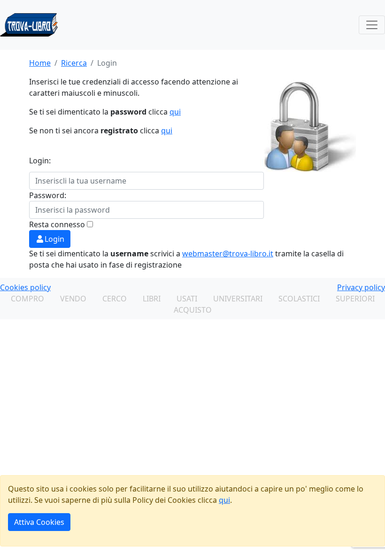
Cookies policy (25, 287)
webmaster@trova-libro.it (227, 253)
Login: (40, 160)
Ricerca (74, 63)
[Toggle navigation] (372, 24)
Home (40, 63)
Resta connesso (57, 224)
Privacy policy (361, 287)
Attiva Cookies (39, 522)
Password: (47, 195)
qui (175, 112)
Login (54, 239)
